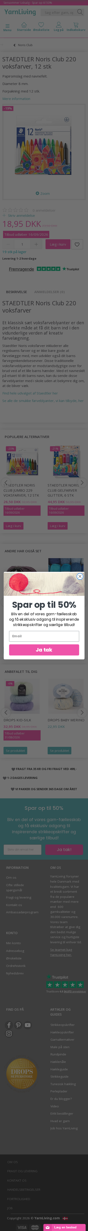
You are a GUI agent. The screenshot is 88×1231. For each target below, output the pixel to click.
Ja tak (44, 649)
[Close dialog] (80, 576)
